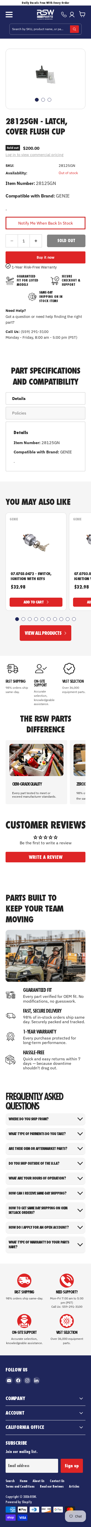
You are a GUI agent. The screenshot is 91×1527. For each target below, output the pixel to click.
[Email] (9, 1380)
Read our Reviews (52, 1486)
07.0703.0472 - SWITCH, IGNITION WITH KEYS (31, 576)
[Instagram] (27, 1380)
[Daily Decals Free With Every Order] (45, 2)
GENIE (14, 519)
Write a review (45, 857)
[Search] (74, 29)
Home (23, 1481)
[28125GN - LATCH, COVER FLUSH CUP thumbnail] (37, 100)
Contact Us (57, 1481)
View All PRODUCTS (43, 633)
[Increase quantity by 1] (36, 240)
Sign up (72, 1465)
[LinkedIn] (36, 1380)
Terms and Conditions (20, 1486)
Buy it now (45, 257)
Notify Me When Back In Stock (45, 223)
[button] (17, 619)
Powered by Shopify (19, 1502)
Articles (74, 1486)
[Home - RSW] (45, 15)
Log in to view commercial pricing (34, 155)
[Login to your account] (73, 15)
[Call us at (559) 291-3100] (64, 14)
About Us (38, 1481)
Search (10, 1481)
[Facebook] (18, 1380)
